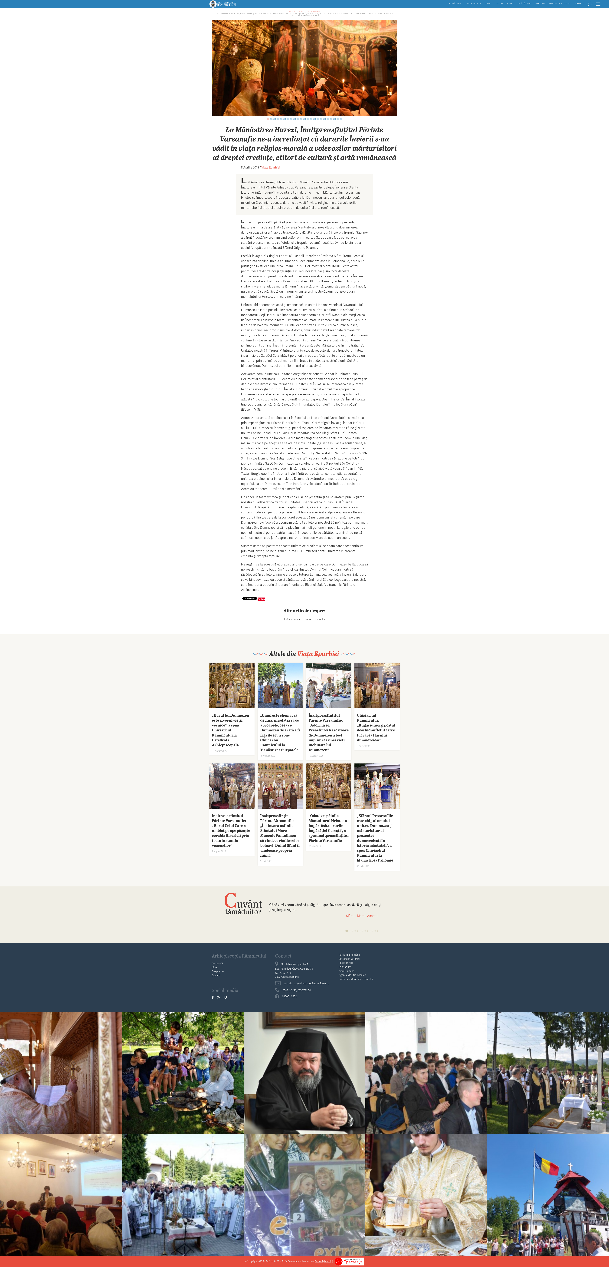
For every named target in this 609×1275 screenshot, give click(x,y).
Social (183, 1062)
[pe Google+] (218, 998)
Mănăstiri (524, 3)
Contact (579, 3)
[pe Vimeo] (225, 998)
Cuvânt (243, 903)
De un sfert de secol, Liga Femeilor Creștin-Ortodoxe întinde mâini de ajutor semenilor (61, 1193)
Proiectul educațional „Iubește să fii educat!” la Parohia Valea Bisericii (304, 1193)
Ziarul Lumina (346, 971)
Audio (499, 3)
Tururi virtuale (559, 3)
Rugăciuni (455, 3)
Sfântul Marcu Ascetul (362, 915)
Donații (216, 975)
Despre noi (218, 971)
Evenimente (474, 3)
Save (263, 599)
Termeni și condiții (324, 1261)
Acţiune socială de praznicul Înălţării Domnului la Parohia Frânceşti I (548, 1193)
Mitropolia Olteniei (349, 959)
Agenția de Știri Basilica (352, 975)
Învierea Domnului (314, 619)
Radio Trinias (346, 963)
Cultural (548, 1062)
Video (510, 3)
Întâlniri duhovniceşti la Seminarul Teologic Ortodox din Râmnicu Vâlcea (426, 1071)
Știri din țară (183, 1184)
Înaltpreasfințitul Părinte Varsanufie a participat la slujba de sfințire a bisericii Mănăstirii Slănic (182, 1193)
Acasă (292, 11)
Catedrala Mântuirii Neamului (356, 979)
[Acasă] (229, 5)
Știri (488, 3)
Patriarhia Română (349, 954)
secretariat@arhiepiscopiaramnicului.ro (306, 983)
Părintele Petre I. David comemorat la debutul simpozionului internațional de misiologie (548, 1071)
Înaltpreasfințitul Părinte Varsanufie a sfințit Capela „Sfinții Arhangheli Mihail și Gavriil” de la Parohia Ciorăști (426, 1193)
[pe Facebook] (213, 998)
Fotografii (217, 963)
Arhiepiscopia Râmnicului (239, 955)
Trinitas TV (345, 967)
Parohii (540, 3)
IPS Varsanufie (292, 619)
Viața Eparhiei (314, 11)
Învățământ (426, 1062)
